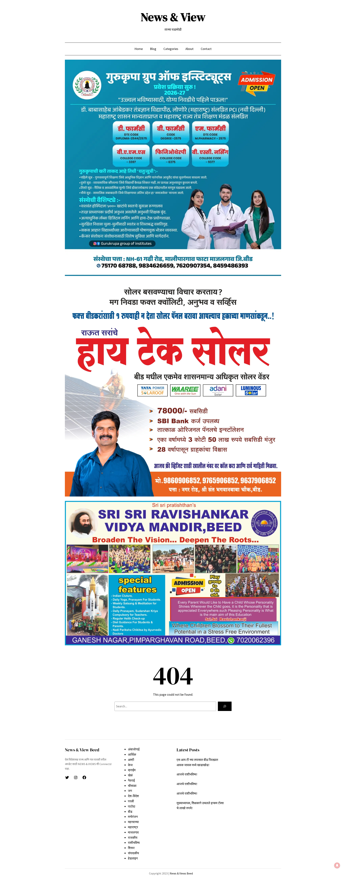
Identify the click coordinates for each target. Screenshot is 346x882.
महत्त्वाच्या (133, 822)
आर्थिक (132, 754)
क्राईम (132, 770)
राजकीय (132, 838)
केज (130, 765)
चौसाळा (132, 786)
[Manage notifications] (337, 865)
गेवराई (131, 780)
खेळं (130, 775)
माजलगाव (133, 832)
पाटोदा (131, 806)
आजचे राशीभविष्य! (187, 774)
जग (130, 791)
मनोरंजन (133, 817)
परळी (131, 801)
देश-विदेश (133, 796)
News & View (173, 17)
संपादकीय (133, 853)
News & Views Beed (181, 873)
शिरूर (131, 848)
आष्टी (131, 760)
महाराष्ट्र (133, 827)
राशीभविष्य (134, 843)
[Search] (225, 706)
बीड (130, 812)
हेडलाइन (133, 858)
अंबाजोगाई (133, 749)
